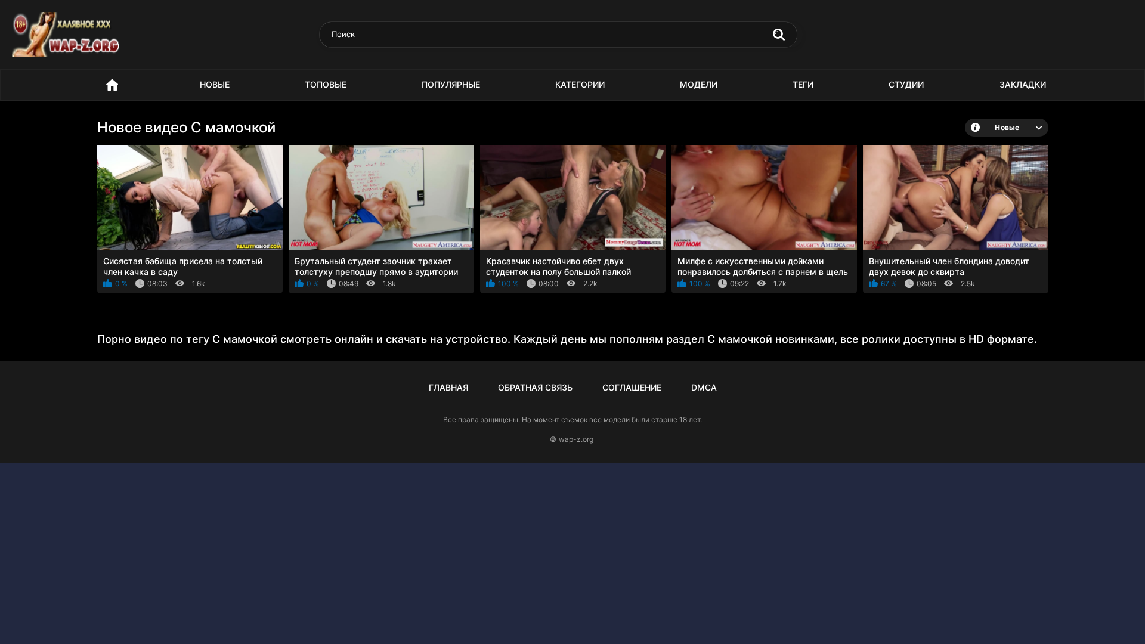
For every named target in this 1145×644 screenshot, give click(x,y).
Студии (906, 84)
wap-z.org (576, 439)
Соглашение (631, 387)
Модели (698, 84)
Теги (803, 84)
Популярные (451, 84)
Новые (215, 84)
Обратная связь (535, 387)
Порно (112, 85)
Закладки (1022, 84)
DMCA (704, 387)
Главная (448, 387)
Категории (580, 84)
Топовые (325, 84)
